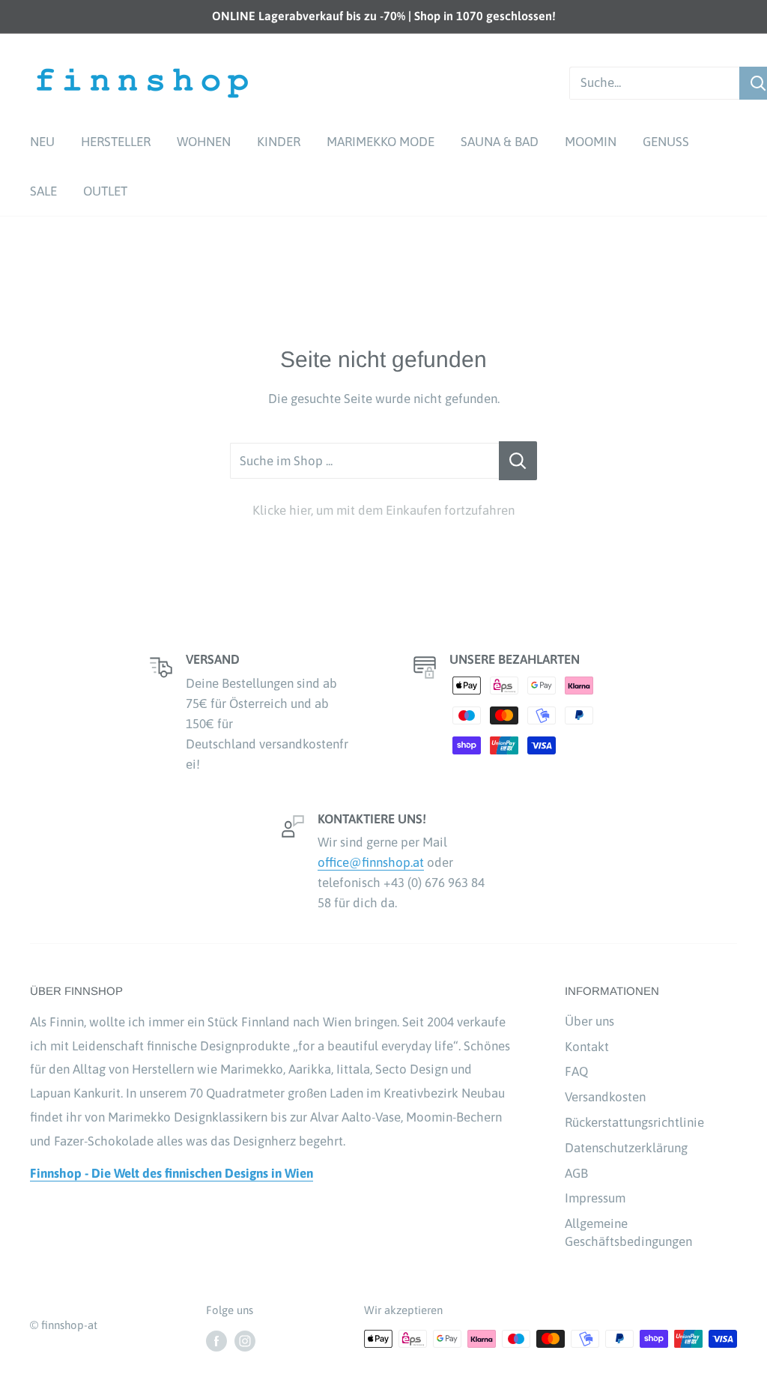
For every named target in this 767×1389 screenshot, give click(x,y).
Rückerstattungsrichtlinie (634, 1122)
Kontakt (587, 1046)
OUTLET (105, 191)
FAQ (576, 1071)
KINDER (278, 141)
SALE (43, 191)
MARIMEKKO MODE (380, 141)
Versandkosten (605, 1096)
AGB (576, 1173)
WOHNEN (204, 141)
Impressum (595, 1197)
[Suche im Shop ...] (518, 460)
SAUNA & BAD (500, 141)
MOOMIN (590, 141)
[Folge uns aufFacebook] (216, 1341)
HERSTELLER (116, 141)
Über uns (589, 1021)
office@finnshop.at (371, 862)
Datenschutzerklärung (626, 1147)
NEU (42, 141)
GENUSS (666, 141)
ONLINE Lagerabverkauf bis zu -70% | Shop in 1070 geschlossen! (384, 15)
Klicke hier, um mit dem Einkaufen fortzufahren (383, 510)
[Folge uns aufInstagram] (244, 1341)
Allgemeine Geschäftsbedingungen (628, 1232)
